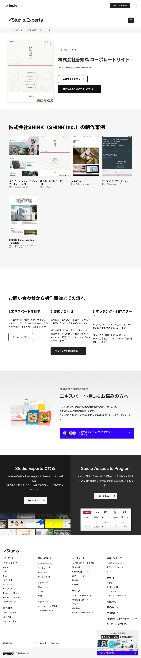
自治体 (41, 595)
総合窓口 (111, 582)
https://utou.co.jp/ (47, 187)
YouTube (55, 643)
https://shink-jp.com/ (80, 184)
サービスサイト (44, 577)
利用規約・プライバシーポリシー (122, 618)
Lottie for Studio (11, 597)
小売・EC (76, 584)
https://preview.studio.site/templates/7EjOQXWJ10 (23, 247)
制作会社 (76, 567)
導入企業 (7, 617)
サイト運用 (8, 580)
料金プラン (112, 601)
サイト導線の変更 (45, 610)
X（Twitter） (41, 643)
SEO (5, 576)
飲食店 (75, 580)
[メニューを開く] (134, 5)
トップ (10, 30)
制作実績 (19, 30)
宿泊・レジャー (44, 587)
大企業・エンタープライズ (83, 563)
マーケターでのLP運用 (47, 606)
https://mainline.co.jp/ (18, 187)
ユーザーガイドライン (117, 624)
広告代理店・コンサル (81, 571)
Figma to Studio (11, 593)
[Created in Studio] (8, 654)
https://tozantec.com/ (111, 184)
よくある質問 (112, 587)
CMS (5, 567)
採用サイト (42, 572)
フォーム (6, 571)
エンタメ (41, 591)
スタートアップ (78, 576)
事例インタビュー (10, 612)
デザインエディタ (10, 563)
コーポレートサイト (46, 568)
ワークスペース (9, 589)
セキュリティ (8, 584)
